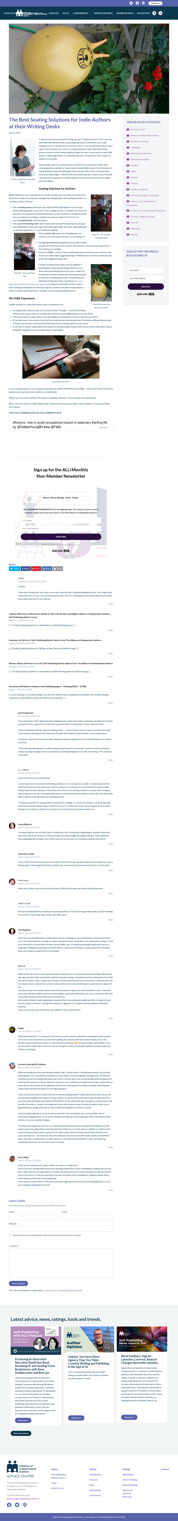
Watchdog (135, 228)
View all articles (21, 1433)
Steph (21, 1028)
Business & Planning (139, 141)
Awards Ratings (130, 1485)
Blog (92, 1485)
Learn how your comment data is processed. (63, 1290)
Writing (134, 234)
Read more (23, 1420)
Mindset (134, 165)
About (54, 1469)
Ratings (126, 1469)
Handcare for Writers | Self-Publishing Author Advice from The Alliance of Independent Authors (55, 640)
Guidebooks (95, 1474)
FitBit (32, 388)
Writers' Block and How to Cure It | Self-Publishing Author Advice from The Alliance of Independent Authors (61, 663)
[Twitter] (131, 3)
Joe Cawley (23, 1157)
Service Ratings (130, 1479)
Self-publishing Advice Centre (58, 1476)
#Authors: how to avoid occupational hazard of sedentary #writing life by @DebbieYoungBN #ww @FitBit (60, 424)
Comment (14, 1246)
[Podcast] (143, 3)
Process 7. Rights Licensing (143, 216)
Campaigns (136, 147)
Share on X (103, 427)
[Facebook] (137, 3)
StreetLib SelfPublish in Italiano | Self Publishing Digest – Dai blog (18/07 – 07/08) (47, 686)
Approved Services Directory (128, 1493)
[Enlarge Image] (89, 69)
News (133, 171)
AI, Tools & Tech (138, 129)
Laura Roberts (25, 824)
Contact (165, 1469)
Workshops (95, 1490)
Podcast (134, 183)
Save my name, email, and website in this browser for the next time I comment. (47, 1235)
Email (65, 1211)
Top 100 (134, 222)
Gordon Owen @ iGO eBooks (32, 1064)
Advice (93, 1469)
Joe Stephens (24, 930)
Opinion (134, 177)
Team (54, 1483)
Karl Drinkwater (26, 713)
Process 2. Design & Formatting (145, 195)
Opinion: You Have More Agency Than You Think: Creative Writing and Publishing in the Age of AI (88, 1362)
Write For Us (57, 1488)
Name (12, 1211)
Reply (110, 604)
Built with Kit (61, 550)
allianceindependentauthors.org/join (23, 1498)
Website (13, 1223)
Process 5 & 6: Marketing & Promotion (148, 210)
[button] (14, 568)
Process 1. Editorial (139, 189)
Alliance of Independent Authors (145, 135)
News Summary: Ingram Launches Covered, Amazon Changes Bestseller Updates (139, 1359)
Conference (95, 1495)
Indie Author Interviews (141, 153)
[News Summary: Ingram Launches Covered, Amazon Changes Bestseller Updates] (142, 1350)
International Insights (140, 159)
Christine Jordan (26, 854)
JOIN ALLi (155, 3)
